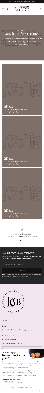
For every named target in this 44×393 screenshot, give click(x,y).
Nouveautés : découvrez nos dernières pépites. (22, 1)
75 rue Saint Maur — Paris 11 (14, 343)
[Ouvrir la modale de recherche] (7, 9)
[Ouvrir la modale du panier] (41, 9)
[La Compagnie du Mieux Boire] (22, 9)
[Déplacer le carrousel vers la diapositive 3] (23, 240)
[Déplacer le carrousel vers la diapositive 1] (20, 240)
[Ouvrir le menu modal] (3, 9)
